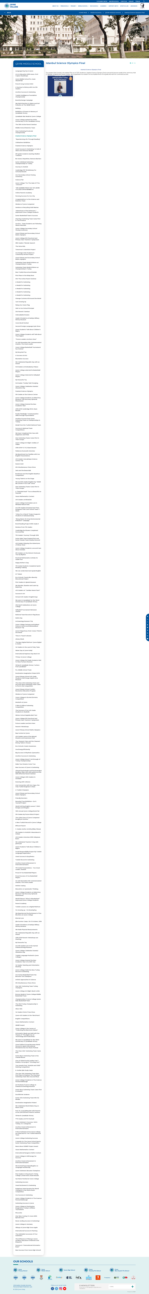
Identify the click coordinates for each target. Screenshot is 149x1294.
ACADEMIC (104, 6)
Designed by (131, 1291)
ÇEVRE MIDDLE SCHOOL (113, 12)
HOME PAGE (83, 12)
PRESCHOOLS (65, 6)
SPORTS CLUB (125, 6)
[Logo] (11, 8)
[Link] (144, 1)
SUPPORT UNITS (114, 6)
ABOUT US (56, 6)
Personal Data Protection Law (22, 1287)
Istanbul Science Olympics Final (135, 12)
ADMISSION (134, 6)
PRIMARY (74, 6)
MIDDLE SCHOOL (83, 6)
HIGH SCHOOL (95, 6)
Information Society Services (22, 1285)
